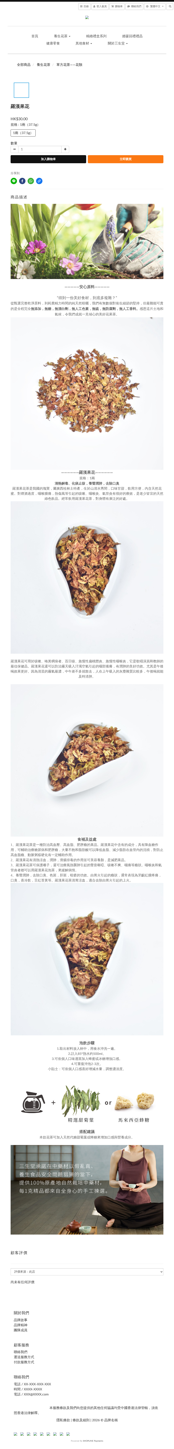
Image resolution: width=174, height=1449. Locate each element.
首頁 (34, 36)
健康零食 (53, 43)
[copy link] (39, 181)
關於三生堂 (117, 43)
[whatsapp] (31, 181)
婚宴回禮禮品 (132, 36)
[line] (14, 181)
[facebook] (22, 181)
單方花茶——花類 (69, 64)
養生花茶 (61, 36)
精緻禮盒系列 (96, 36)
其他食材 (83, 43)
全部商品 (24, 64)
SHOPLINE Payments (93, 1441)
